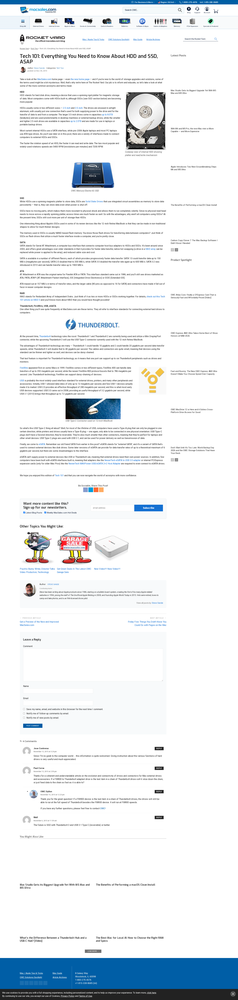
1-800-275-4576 (189, 2)
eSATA (42, 444)
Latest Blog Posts (33, 512)
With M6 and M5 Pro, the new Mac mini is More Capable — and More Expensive (192, 130)
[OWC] (38, 10)
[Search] (180, 11)
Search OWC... (131, 10)
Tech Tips (60, 68)
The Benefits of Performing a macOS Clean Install (125, 884)
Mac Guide (137, 39)
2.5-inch (67, 108)
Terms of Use (85, 996)
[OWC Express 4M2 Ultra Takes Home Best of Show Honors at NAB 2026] (194, 316)
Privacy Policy (68, 996)
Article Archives (153, 39)
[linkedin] (48, 603)
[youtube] (51, 603)
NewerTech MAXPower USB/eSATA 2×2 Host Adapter (94, 463)
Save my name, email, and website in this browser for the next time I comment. (64, 709)
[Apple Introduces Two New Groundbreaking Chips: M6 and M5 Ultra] (194, 150)
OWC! (103, 808)
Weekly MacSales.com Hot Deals (61, 512)
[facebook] (44, 603)
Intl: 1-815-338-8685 (209, 2)
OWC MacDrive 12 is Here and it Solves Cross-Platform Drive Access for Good (192, 411)
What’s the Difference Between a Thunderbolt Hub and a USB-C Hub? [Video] (53, 939)
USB (22, 380)
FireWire (24, 368)
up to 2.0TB (76, 121)
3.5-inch (79, 108)
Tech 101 (59, 475)
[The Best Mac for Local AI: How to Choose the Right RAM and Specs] (131, 915)
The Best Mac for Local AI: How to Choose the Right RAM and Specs (130, 939)
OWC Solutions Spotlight (118, 39)
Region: (167, 2)
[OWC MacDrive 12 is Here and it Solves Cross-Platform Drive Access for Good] (194, 393)
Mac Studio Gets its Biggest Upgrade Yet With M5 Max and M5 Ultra (55, 886)
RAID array (150, 249)
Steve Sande (39, 68)
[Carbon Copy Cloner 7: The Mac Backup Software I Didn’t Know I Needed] (194, 224)
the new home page (80, 79)
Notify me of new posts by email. (42, 717)
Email (26, 698)
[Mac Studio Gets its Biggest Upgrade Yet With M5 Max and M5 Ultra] (55, 862)
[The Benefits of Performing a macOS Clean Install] (131, 862)
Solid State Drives (94, 201)
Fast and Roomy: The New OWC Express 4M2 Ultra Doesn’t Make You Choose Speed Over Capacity (194, 372)
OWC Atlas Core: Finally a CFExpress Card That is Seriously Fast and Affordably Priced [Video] (193, 296)
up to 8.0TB (107, 114)
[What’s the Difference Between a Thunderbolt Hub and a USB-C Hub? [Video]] (55, 915)
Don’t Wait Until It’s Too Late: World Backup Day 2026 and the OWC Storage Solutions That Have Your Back (193, 450)
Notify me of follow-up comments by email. (47, 713)
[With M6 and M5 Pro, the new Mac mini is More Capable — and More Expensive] (194, 112)
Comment (28, 646)
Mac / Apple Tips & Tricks (93, 39)
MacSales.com (44, 79)
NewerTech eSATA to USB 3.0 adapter (122, 460)
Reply (159, 749)
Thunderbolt (45, 336)
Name (26, 686)
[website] (40, 603)
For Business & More (144, 2)
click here (151, 992)
